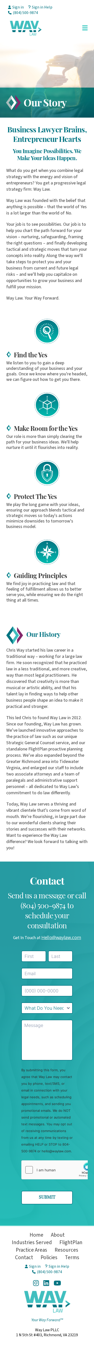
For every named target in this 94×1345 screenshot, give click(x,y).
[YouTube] (57, 1283)
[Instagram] (36, 1283)
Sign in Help (42, 7)
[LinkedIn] (46, 1283)
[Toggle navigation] (85, 28)
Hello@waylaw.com (61, 937)
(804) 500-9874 (25, 13)
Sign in (18, 7)
